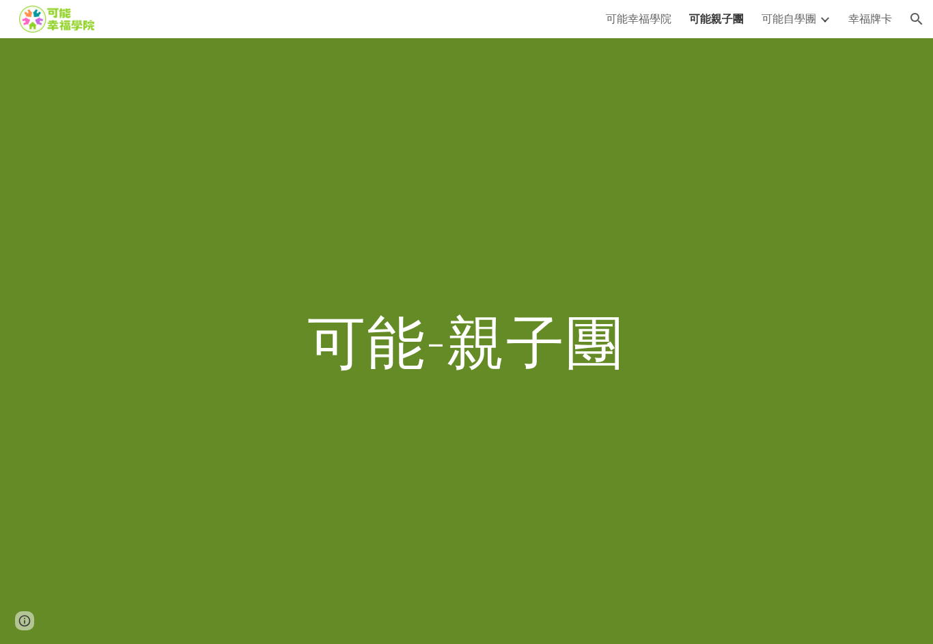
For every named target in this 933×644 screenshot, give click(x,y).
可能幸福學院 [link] (638, 18)
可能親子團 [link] (716, 18)
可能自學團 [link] (789, 18)
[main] (466, 340)
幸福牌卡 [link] (870, 18)
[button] (916, 19)
